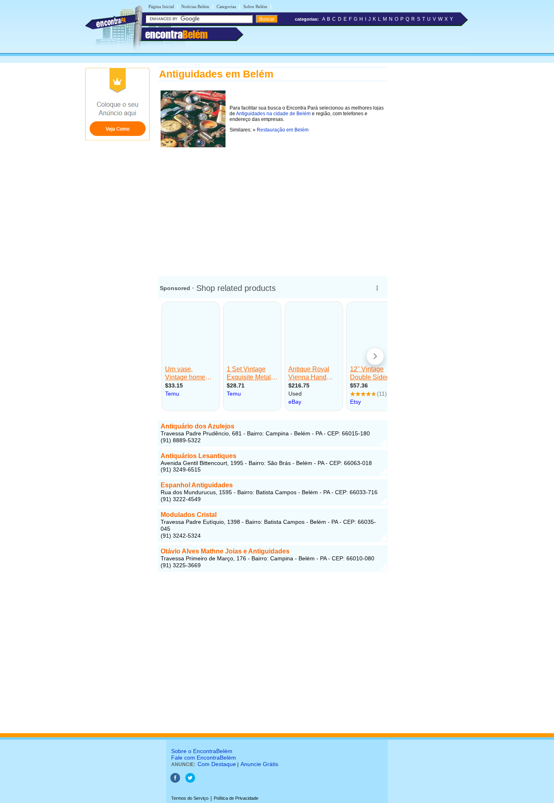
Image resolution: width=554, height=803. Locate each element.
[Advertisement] (272, 206)
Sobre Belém (255, 6)
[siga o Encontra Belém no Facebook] (175, 781)
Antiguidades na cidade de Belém (273, 113)
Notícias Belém (195, 6)
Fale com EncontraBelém (203, 757)
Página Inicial (161, 6)
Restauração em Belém (283, 130)
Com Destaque (217, 764)
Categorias (226, 6)
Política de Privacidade (236, 798)
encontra (176, 34)
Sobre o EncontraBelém (201, 751)
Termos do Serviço (189, 798)
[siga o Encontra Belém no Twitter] (190, 781)
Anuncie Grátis (259, 764)
